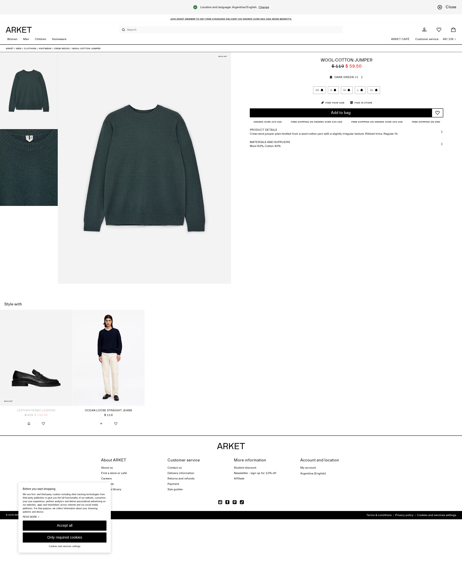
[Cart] (453, 30)
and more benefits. (278, 18)
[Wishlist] (439, 30)
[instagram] (220, 502)
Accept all (64, 525)
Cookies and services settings (436, 515)
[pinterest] (234, 502)
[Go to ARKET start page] (19, 30)
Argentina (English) (313, 473)
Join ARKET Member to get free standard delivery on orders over (215, 18)
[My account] (424, 30)
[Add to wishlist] (437, 113)
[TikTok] (242, 502)
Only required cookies (64, 537)
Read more (31, 516)
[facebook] (227, 502)
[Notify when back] (29, 423)
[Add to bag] (101, 423)
